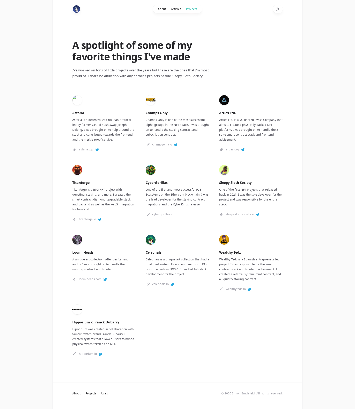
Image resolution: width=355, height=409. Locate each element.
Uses (104, 393)
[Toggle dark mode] (278, 9)
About (162, 9)
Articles (176, 9)
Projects (191, 9)
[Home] (76, 9)
